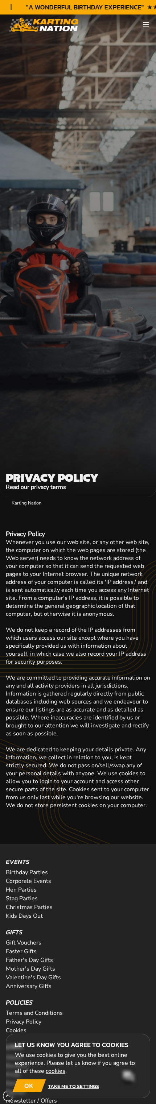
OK (28, 1086)
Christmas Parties (29, 907)
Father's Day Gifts (29, 960)
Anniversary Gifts (29, 986)
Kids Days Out (24, 916)
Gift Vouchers (23, 943)
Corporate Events (28, 881)
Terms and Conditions (34, 1013)
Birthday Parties (27, 872)
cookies (55, 1071)
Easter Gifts (21, 951)
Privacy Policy (23, 1022)
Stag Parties (22, 898)
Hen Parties (21, 890)
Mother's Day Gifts (30, 969)
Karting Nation (26, 503)
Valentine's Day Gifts (33, 977)
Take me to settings (73, 1086)
